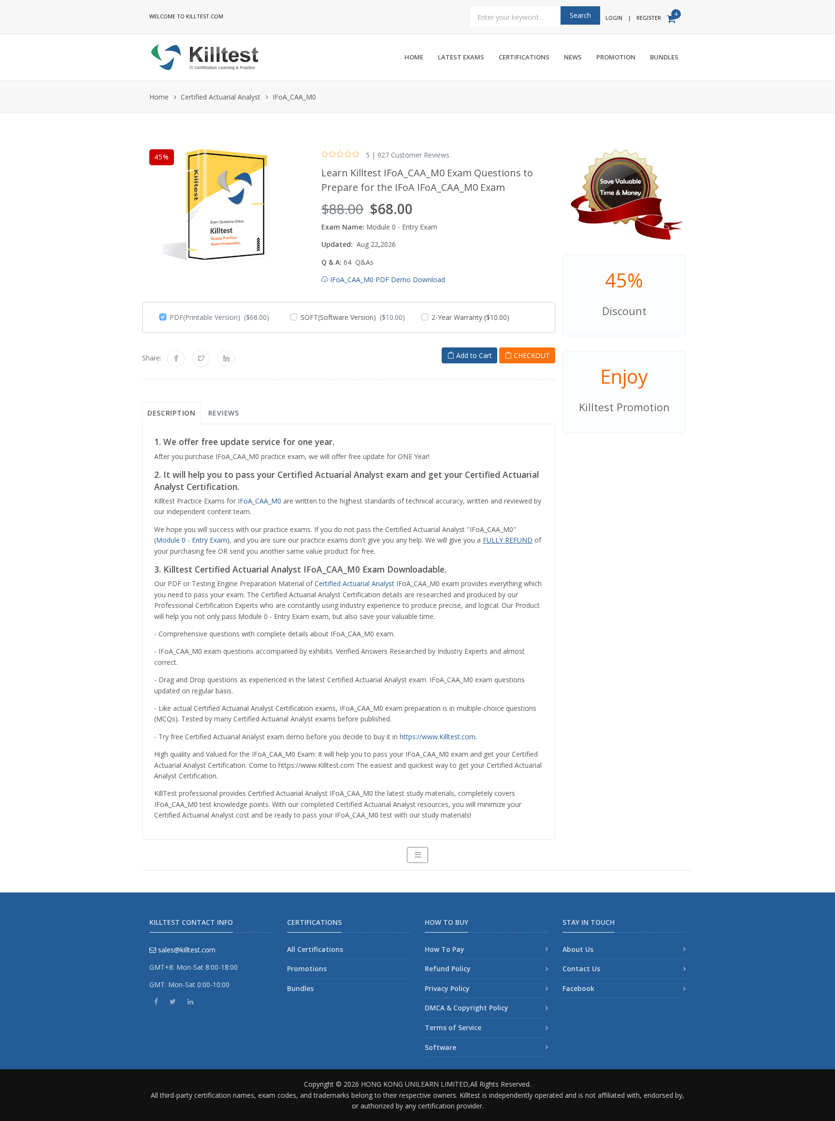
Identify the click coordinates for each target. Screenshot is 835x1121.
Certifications (524, 57)
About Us (577, 949)
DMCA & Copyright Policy (466, 1007)
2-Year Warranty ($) (470, 317)
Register (648, 17)
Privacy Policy (447, 988)
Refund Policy (448, 968)
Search (580, 15)
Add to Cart (473, 355)
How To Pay (444, 949)
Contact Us (581, 968)
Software (440, 1047)
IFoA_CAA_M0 (259, 500)
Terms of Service (453, 1027)
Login (613, 17)
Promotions (307, 968)
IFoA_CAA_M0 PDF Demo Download (386, 279)
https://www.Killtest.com (437, 736)
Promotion (615, 57)
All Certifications (315, 949)
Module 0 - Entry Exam (191, 540)
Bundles (664, 57)
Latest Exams (461, 57)
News (573, 57)
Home (413, 57)
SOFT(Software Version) (353, 317)
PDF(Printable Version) (219, 317)
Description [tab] (171, 412)
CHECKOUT (531, 355)
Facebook (578, 988)
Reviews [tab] (223, 412)
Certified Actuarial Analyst (220, 96)
